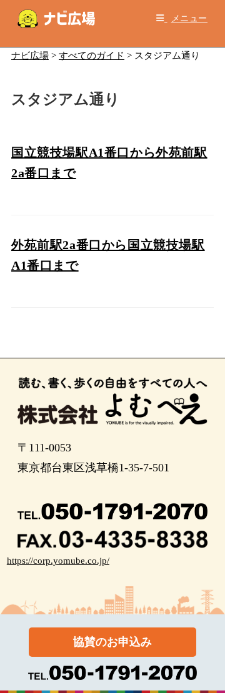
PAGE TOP (207, 662)
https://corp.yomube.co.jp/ (58, 561)
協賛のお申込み (112, 642)
